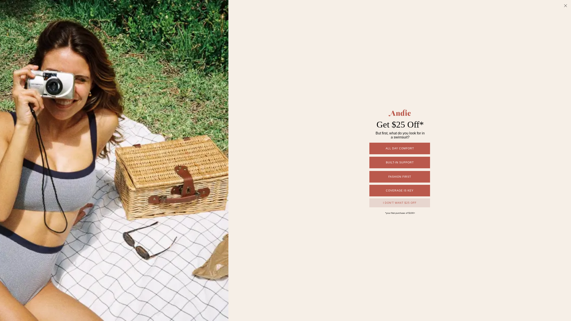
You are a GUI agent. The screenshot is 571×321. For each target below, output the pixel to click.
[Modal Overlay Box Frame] (285, 160)
